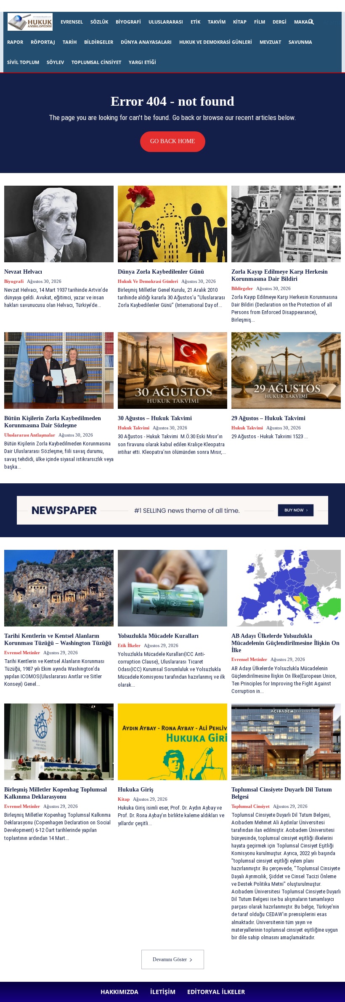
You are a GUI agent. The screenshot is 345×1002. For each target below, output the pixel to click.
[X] (242, 6)
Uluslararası (166, 22)
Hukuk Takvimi (133, 427)
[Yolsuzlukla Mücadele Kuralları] (172, 588)
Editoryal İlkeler (150, 6)
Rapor (15, 42)
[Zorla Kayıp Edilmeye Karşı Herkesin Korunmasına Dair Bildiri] (286, 224)
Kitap (240, 22)
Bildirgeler (98, 42)
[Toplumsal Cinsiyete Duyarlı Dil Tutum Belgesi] (286, 742)
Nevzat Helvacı (23, 272)
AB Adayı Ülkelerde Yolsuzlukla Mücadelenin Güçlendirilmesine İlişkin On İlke (285, 643)
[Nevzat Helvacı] (59, 224)
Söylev (55, 62)
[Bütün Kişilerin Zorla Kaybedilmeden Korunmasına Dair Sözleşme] (59, 370)
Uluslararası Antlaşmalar (29, 434)
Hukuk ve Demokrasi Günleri (215, 42)
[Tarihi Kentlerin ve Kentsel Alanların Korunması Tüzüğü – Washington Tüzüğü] (59, 588)
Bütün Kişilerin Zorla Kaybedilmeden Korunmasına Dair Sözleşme (52, 422)
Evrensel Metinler (22, 652)
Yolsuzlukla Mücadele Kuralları (158, 636)
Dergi (280, 22)
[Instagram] (200, 6)
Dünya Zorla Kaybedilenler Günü (161, 272)
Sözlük (99, 22)
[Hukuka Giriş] (172, 742)
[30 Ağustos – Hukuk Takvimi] (172, 370)
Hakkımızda (88, 6)
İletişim (117, 6)
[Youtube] (255, 6)
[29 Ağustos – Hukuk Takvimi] (286, 370)
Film (259, 22)
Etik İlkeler (129, 645)
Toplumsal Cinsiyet (96, 62)
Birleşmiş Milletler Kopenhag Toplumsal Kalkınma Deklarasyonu (55, 793)
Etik (195, 22)
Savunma (300, 42)
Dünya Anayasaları (146, 42)
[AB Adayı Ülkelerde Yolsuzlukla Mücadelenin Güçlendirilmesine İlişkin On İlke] (286, 588)
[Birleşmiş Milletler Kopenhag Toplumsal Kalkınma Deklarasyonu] (59, 742)
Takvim (217, 22)
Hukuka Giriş (135, 789)
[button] (321, 22)
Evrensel (72, 22)
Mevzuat (270, 42)
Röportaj (43, 42)
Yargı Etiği (142, 62)
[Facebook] (186, 6)
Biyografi (128, 22)
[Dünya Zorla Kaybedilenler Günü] (172, 224)
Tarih (70, 42)
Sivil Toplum (23, 62)
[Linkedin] (214, 6)
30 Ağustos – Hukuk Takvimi (156, 418)
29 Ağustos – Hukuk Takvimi (268, 418)
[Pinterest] (228, 6)
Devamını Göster (170, 959)
